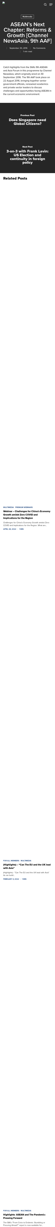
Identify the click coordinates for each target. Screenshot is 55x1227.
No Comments (39, 48)
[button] (50, 4)
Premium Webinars (24, 507)
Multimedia (27, 16)
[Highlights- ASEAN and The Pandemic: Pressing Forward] (27, 1045)
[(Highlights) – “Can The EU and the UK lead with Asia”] (27, 695)
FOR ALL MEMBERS (11, 861)
